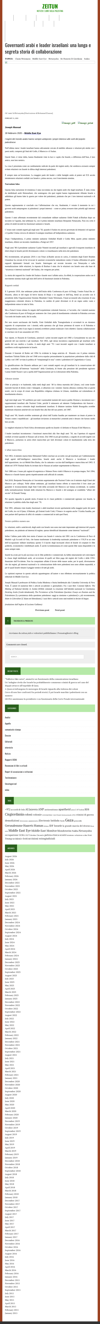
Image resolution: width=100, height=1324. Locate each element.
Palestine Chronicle (36, 835)
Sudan (87, 58)
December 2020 (12, 1081)
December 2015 (12, 1280)
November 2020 (12, 1084)
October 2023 (11, 968)
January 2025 (11, 919)
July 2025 (9, 899)
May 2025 (9, 905)
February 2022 (12, 1035)
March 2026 (10, 872)
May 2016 (9, 1263)
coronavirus (47, 815)
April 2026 (10, 869)
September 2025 (13, 892)
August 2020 (11, 1094)
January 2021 (11, 1078)
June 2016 (9, 1260)
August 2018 (11, 1174)
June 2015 (9, 1296)
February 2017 (12, 1233)
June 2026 (9, 862)
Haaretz (28, 826)
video (7, 789)
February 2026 (12, 876)
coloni (28, 814)
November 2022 (12, 1005)
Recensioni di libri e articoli (19, 23)
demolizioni (12, 820)
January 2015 (11, 1313)
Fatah (62, 821)
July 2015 (9, 1293)
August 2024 (11, 935)
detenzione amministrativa (29, 821)
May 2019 (9, 1144)
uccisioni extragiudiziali (41, 838)
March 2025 (10, 912)
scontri (63, 835)
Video (38, 23)
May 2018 (9, 1184)
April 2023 (10, 988)
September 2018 (13, 1170)
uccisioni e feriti (20, 838)
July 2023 (9, 978)
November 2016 (12, 1243)
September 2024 (13, 932)
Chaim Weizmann (22, 58)
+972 (7, 809)
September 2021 (13, 1051)
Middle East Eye (39, 58)
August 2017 (11, 1213)
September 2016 (13, 1250)
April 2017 (10, 1227)
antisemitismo (51, 809)
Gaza (69, 820)
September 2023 (13, 972)
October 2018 (11, 1167)
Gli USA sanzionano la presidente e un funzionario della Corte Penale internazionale (44, 699)
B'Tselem (80, 810)
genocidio (78, 821)
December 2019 (12, 1121)
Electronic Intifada (49, 820)
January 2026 (11, 879)
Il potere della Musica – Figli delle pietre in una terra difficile (35, 29)
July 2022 (9, 1018)
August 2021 (11, 1054)
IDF (51, 825)
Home (9, 17)
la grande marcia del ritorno (76, 825)
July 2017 (9, 1217)
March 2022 (10, 1031)
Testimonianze (10, 777)
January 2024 (11, 958)
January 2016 (11, 1276)
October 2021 (11, 1048)
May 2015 (9, 1300)
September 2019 (13, 1131)
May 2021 (9, 1064)
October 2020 (11, 1088)
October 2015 (11, 1286)
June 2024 (9, 942)
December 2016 (12, 1240)
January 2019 (11, 1157)
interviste (9, 747)
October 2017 (11, 1207)
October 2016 (11, 1247)
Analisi (54, 17)
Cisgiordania (14, 814)
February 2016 (12, 1273)
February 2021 (12, 1074)
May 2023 (9, 985)
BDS (87, 809)
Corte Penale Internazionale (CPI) (64, 815)
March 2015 (10, 1306)
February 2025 (12, 915)
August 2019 (11, 1134)
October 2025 (11, 889)
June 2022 (9, 1021)
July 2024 (9, 939)
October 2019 (11, 1127)
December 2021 (12, 1041)
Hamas (38, 826)
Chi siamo (19, 17)
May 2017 (9, 1223)
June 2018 (9, 1180)
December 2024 (12, 922)
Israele (58, 825)
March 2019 (10, 1150)
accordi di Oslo (18, 809)
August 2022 (11, 1015)
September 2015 (13, 1290)
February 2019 (12, 1154)
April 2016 (10, 1266)
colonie (37, 814)
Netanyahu (54, 58)
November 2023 (12, 965)
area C (73, 810)
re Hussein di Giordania (71, 58)
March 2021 (10, 1071)
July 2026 (9, 859)
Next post (60, 610)
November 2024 (12, 925)
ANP (41, 809)
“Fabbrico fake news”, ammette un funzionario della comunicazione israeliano (41, 679)
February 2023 (12, 995)
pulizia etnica (51, 834)
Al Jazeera (31, 809)
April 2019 (10, 1147)
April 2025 (10, 909)
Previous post (42, 610)
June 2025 (9, 902)
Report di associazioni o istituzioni (19, 771)
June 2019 (9, 1141)
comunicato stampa (13, 729)
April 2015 (10, 1303)
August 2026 (11, 856)
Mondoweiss (64, 830)
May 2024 (9, 945)
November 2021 (12, 1044)
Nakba (75, 830)
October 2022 (11, 1008)
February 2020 (12, 1114)
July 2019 (9, 1137)
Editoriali (42, 17)
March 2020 (10, 1111)
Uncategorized (11, 783)
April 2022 (10, 1028)
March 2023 (10, 992)
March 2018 (10, 1190)
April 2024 (10, 948)
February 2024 (12, 955)
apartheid (64, 809)
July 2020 (9, 1098)
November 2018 (12, 1164)
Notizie (31, 17)
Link (58, 23)
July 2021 (9, 1058)
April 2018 (10, 1187)
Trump (8, 838)
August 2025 (11, 896)
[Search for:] (47, 656)
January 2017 (11, 1237)
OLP (27, 835)
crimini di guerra (85, 814)
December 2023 (12, 962)
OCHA (22, 835)
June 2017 (9, 1220)
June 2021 (9, 1061)
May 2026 (9, 866)
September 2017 (13, 1210)
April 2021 (10, 1068)
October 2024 (11, 929)
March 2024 (10, 952)
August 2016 (11, 1253)
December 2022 (12, 1002)
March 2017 (10, 1230)
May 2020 (9, 1104)
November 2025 (12, 886)
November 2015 (12, 1283)
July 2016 (9, 1256)
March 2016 (10, 1270)
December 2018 (12, 1160)
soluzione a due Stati (83, 835)
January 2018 (11, 1197)
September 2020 (13, 1091)
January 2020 (11, 1117)
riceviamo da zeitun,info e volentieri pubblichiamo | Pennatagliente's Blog (43, 633)
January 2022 (11, 1038)
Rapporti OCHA (67, 17)
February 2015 (12, 1309)
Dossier (48, 23)
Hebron (46, 826)
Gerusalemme (14, 825)
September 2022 (13, 1011)
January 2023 (11, 998)
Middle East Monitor (44, 830)
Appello (8, 723)
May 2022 (9, 1025)
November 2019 (12, 1124)
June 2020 (9, 1101)
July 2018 (9, 1177)
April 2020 (10, 1108)
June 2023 (9, 982)
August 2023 (11, 975)
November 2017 (12, 1204)
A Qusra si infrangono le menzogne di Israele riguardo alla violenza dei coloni (41, 689)
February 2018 (12, 1194)
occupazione (11, 834)
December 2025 (12, 882)
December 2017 (12, 1200)
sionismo (70, 835)
